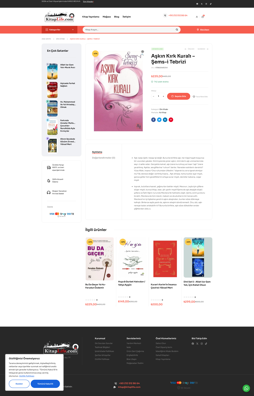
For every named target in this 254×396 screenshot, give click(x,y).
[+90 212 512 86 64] (165, 15)
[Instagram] (206, 3)
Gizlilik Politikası (26, 376)
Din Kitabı (60, 39)
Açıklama (97, 152)
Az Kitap (162, 112)
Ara (177, 29)
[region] (34, 372)
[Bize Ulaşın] (198, 30)
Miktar (153, 91)
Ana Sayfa (46, 39)
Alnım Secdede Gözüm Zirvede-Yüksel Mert (68, 141)
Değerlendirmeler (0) (103, 157)
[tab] (103, 152)
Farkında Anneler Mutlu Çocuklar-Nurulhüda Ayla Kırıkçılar (67, 125)
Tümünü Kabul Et (45, 384)
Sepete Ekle (180, 96)
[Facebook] (197, 3)
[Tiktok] (210, 3)
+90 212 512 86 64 (178, 15)
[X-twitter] (201, 3)
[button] (143, 53)
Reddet (19, 384)
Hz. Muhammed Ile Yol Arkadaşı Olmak (67, 104)
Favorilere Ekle (202, 97)
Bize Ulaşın (204, 30)
